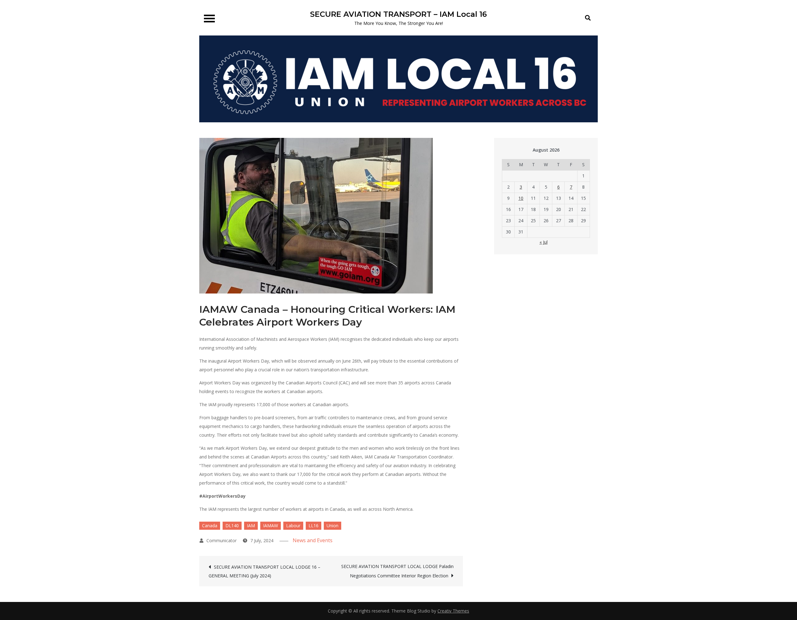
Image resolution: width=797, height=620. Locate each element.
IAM (251, 525)
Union (332, 525)
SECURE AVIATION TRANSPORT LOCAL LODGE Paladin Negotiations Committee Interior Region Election (397, 571)
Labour (293, 525)
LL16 (313, 525)
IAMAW (270, 525)
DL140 (232, 525)
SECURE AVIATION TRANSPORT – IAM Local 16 (398, 14)
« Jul (544, 242)
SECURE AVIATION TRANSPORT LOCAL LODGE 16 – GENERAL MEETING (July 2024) (264, 571)
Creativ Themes (453, 611)
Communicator (221, 540)
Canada (209, 525)
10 (520, 198)
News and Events (312, 540)
